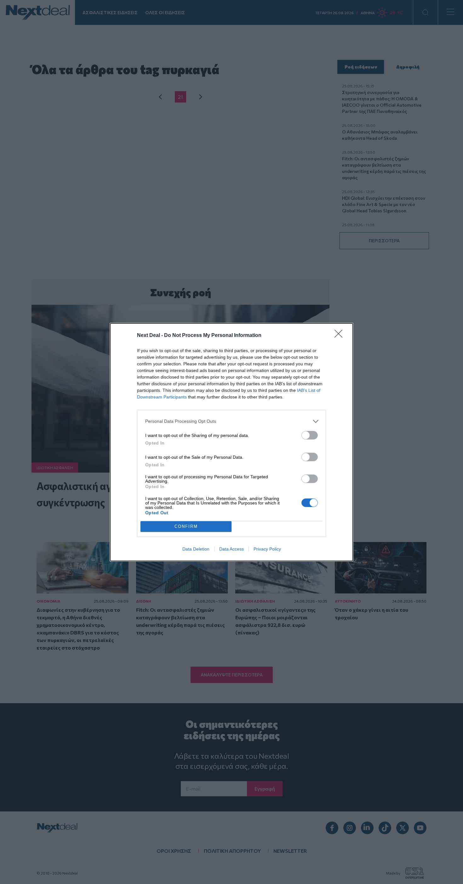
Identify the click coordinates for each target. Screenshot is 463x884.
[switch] (309, 435)
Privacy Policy (267, 548)
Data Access (231, 548)
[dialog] (231, 442)
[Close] (340, 336)
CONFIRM (186, 526)
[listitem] (231, 421)
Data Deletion (195, 548)
